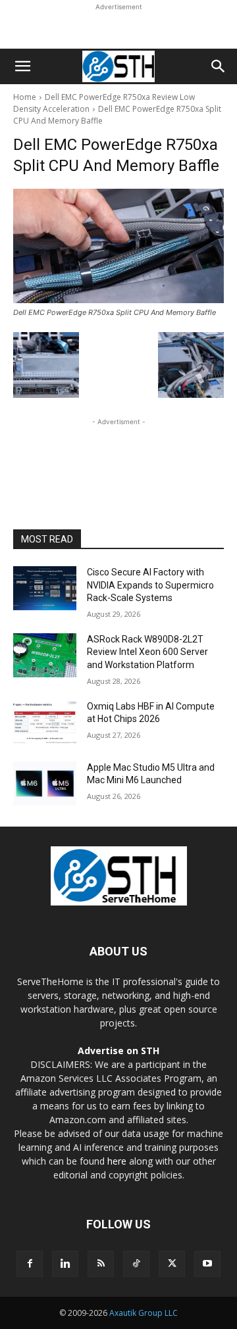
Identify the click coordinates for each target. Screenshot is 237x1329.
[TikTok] (136, 1264)
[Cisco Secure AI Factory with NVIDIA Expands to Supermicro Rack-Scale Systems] (44, 588)
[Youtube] (207, 1264)
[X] (172, 1264)
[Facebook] (29, 1264)
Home (24, 97)
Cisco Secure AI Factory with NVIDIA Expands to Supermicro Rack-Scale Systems (150, 585)
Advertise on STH (118, 1050)
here (116, 1161)
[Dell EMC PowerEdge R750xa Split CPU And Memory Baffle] (118, 246)
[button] (22, 66)
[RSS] (101, 1264)
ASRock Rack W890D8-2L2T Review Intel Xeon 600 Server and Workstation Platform (147, 652)
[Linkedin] (65, 1264)
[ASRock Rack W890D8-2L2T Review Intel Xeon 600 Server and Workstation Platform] (44, 655)
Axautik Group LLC (143, 1312)
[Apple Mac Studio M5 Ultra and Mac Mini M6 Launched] (44, 783)
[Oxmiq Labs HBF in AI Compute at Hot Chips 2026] (44, 722)
